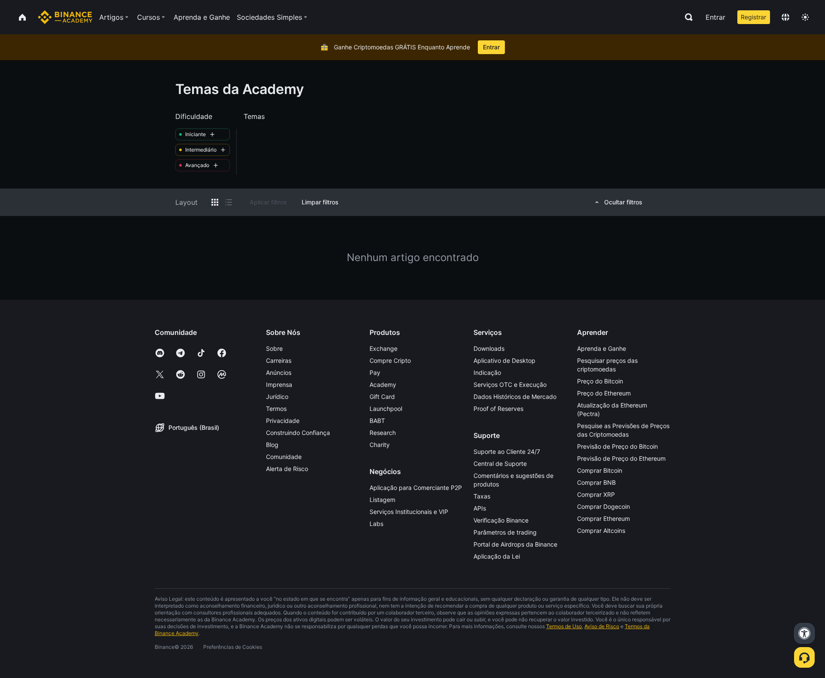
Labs (376, 523)
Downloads (489, 348)
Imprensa (279, 384)
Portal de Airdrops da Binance (515, 544)
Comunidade (284, 456)
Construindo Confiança (298, 432)
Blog (272, 444)
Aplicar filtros (268, 202)
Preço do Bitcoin (600, 381)
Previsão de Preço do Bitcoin (617, 446)
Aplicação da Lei (497, 556)
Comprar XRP (596, 494)
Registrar (753, 17)
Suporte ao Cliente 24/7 (507, 451)
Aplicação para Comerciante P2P (416, 487)
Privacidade (282, 420)
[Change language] (785, 17)
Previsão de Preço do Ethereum (621, 458)
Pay (375, 372)
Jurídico (277, 396)
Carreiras (278, 360)
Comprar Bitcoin (599, 470)
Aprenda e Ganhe (601, 348)
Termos (276, 408)
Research (383, 432)
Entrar (715, 17)
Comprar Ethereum (603, 518)
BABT (377, 420)
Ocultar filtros (623, 202)
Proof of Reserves (498, 408)
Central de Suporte (500, 463)
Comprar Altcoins (601, 530)
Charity (380, 444)
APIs (480, 508)
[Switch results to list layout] (228, 202)
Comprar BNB (596, 482)
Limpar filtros (320, 202)
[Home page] (65, 17)
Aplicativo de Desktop (504, 360)
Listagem (382, 499)
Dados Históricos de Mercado (515, 396)
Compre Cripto (390, 360)
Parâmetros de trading (505, 532)
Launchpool (386, 408)
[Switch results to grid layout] (215, 202)
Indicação (487, 372)
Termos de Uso (564, 626)
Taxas (482, 496)
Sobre (274, 348)
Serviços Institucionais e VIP (409, 511)
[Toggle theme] (805, 17)
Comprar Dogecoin (603, 506)
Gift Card (382, 396)
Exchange (383, 348)
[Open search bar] (686, 17)
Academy (383, 384)
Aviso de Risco (601, 626)
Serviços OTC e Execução (510, 384)
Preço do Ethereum (604, 393)
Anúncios (278, 372)
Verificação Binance (501, 520)
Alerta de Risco (287, 468)
